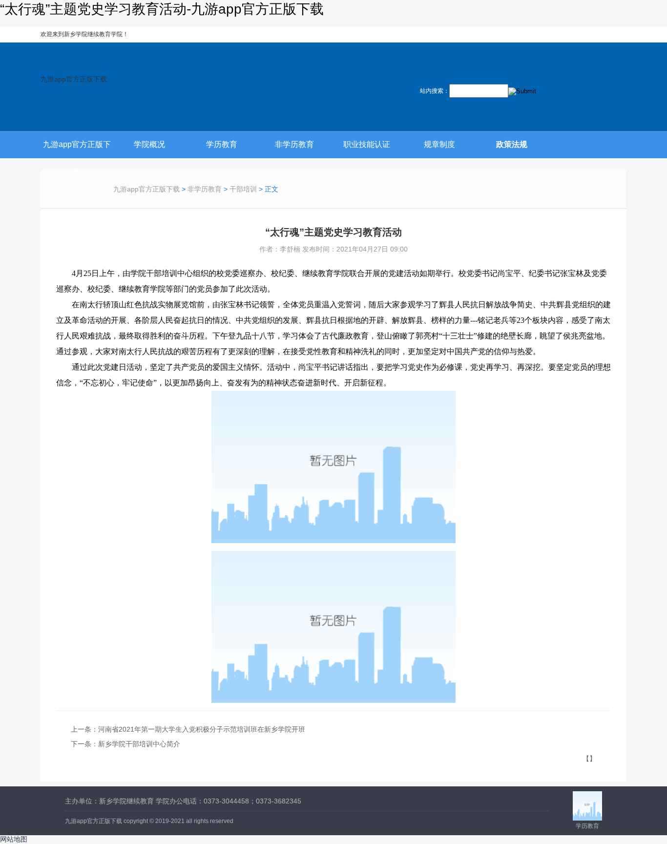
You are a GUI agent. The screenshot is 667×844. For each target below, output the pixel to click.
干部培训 (243, 189)
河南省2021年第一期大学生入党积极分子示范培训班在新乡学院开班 (201, 729)
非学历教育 (294, 144)
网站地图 (13, 839)
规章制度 (439, 144)
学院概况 (149, 144)
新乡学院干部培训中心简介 (139, 744)
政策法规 (511, 144)
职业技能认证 (366, 144)
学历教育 (221, 144)
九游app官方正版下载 (74, 79)
